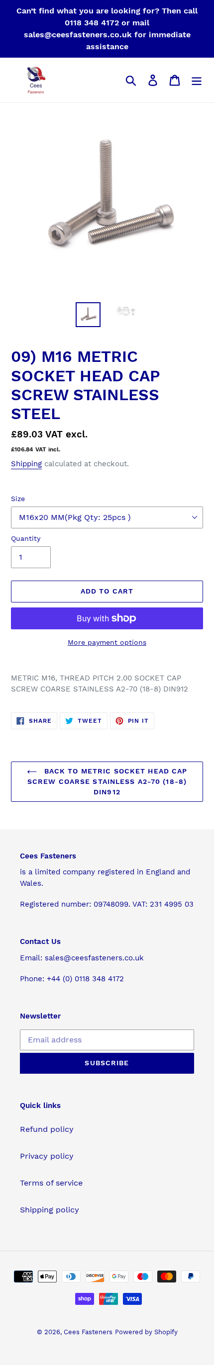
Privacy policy (47, 1156)
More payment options (107, 642)
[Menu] (197, 80)
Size (18, 499)
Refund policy (47, 1129)
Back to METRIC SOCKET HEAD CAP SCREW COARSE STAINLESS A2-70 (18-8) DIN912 (107, 781)
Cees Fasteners (88, 1332)
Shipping (26, 463)
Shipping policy (49, 1209)
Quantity (25, 538)
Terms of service (51, 1183)
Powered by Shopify (146, 1332)
